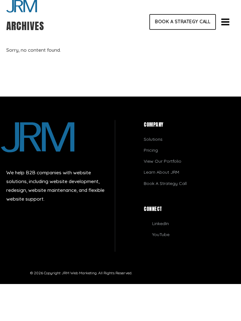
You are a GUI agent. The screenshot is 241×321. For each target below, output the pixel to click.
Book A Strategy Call (182, 21)
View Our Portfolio (162, 161)
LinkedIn (160, 223)
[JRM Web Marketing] (120, 6)
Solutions (153, 139)
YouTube (160, 234)
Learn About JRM (161, 172)
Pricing (151, 150)
